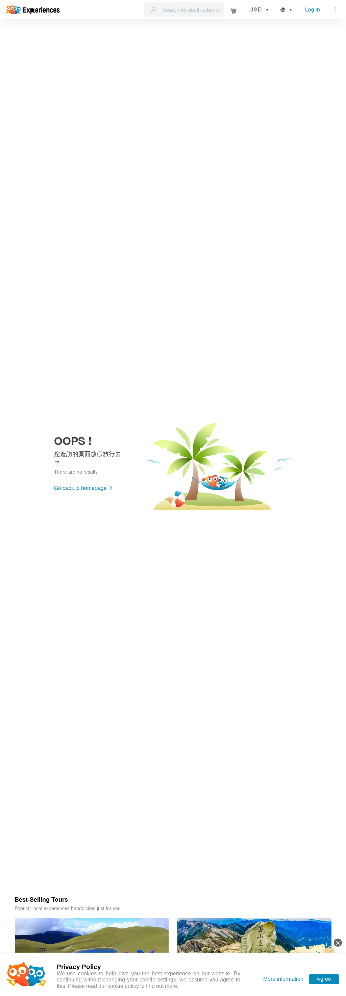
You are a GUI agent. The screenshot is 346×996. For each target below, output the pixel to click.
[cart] (233, 10)
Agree (324, 979)
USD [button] (255, 9)
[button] (286, 9)
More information (283, 979)
